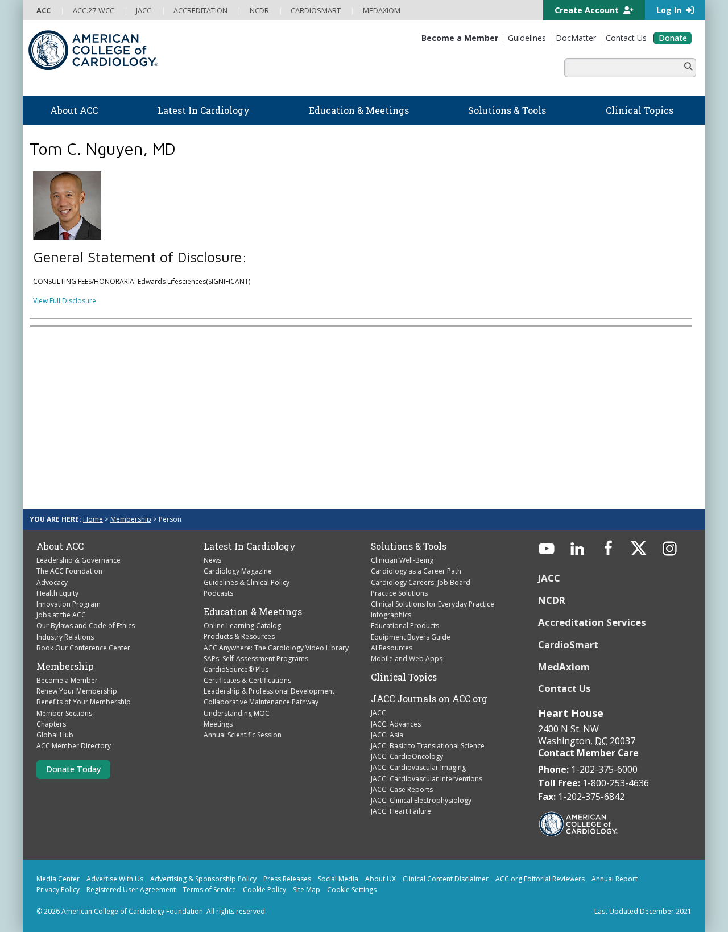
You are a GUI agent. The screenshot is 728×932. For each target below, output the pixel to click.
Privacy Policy (58, 889)
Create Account (588, 10)
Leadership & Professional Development (269, 691)
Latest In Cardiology (250, 546)
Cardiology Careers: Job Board (420, 582)
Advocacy (52, 582)
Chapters (51, 724)
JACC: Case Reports (402, 789)
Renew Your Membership (76, 691)
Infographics (391, 615)
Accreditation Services (593, 622)
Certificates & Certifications (247, 680)
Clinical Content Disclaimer (446, 879)
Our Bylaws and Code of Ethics (85, 625)
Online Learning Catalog (242, 625)
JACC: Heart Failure (401, 811)
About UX (380, 879)
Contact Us (564, 688)
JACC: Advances (396, 724)
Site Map (306, 889)
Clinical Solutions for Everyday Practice (432, 604)
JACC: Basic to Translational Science (428, 745)
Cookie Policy (264, 889)
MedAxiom (564, 666)
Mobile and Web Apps (406, 658)
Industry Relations (65, 637)
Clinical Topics (404, 677)
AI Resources (391, 648)
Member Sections (64, 713)
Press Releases (287, 879)
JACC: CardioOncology (407, 756)
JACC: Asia (387, 735)
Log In (670, 10)
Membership (130, 519)
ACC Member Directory (73, 745)
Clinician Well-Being (402, 560)
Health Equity (57, 593)
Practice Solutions (399, 593)
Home (93, 519)
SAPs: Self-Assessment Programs (256, 658)
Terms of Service (209, 889)
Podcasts (218, 593)
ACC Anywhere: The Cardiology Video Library (276, 648)
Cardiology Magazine (238, 571)
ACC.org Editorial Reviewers (540, 879)
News (212, 560)
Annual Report (615, 879)
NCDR (551, 600)
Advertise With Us (114, 879)
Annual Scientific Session (243, 735)
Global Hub (54, 735)
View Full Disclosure (64, 301)
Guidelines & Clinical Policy (246, 582)
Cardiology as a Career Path (416, 571)
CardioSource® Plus (236, 669)
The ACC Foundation (69, 571)
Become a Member (67, 680)
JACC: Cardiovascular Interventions (426, 778)
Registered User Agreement (131, 889)
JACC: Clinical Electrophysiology (421, 800)
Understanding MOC (237, 713)
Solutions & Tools (408, 546)
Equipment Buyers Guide (410, 637)
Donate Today (73, 769)
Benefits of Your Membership (83, 702)
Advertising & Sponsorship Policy (203, 879)
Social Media (338, 879)
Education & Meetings (253, 611)
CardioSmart (568, 644)
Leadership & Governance (78, 560)
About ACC (60, 546)
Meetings (218, 724)
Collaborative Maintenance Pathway (261, 702)
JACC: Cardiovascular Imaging (418, 767)
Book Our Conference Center (83, 648)
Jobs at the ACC (61, 615)
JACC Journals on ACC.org (429, 698)
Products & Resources (239, 636)
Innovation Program (68, 604)
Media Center (58, 879)
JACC (378, 712)
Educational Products (405, 625)
